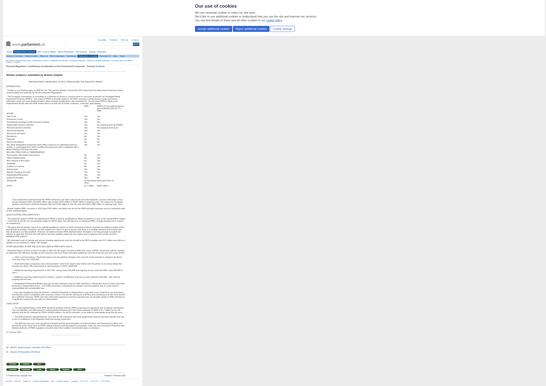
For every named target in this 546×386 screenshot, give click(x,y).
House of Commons (15, 56)
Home (9, 52)
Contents (100, 66)
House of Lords (31, 56)
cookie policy (274, 20)
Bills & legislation (57, 56)
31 (120, 204)
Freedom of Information (41, 381)
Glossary (18, 381)
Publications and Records (59, 60)
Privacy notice (84, 381)
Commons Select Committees (122, 60)
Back (48, 347)
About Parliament (66, 52)
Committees (71, 56)
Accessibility (102, 40)
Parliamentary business (24, 52)
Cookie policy (94, 381)
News (115, 56)
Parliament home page (23, 60)
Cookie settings (282, 28)
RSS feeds (124, 40)
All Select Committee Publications (98, 60)
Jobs (52, 381)
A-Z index (9, 381)
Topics (122, 56)
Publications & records (87, 56)
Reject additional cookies (251, 28)
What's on (44, 56)
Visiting (92, 52)
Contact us (135, 40)
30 (112, 108)
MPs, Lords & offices (46, 52)
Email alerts (114, 40)
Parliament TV (105, 56)
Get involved (81, 52)
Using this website (62, 381)
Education (102, 52)
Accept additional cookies (213, 28)
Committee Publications (78, 60)
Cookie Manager (105, 381)
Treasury (9, 62)
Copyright (74, 381)
